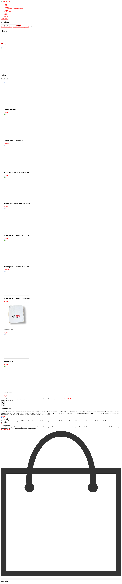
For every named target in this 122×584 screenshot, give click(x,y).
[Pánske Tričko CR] (16, 106)
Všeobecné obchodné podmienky (16, 8)
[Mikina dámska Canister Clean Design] (16, 200)
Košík (5, 13)
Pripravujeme (7, 11)
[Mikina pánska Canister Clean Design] (16, 295)
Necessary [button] (3, 416)
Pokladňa (6, 7)
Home (5, 4)
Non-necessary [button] (4, 423)
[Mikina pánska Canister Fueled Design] (16, 232)
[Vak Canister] (16, 326)
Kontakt (6, 14)
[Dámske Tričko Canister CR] (16, 137)
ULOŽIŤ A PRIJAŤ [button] (6, 430)
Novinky (6, 10)
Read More (71, 398)
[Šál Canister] (16, 389)
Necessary (5, 418)
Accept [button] (66, 398)
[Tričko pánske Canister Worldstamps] (16, 169)
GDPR (6, 16)
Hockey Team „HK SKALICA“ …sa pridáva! (16, 27)
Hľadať (18, 25)
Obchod (6, 5)
